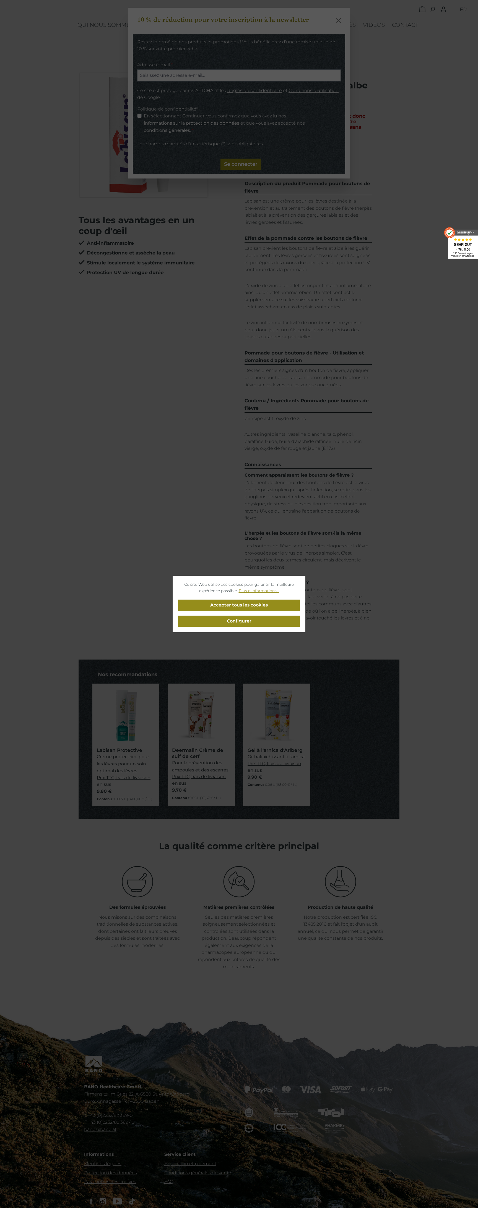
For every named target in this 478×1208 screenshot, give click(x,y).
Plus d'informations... (259, 590)
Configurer (239, 621)
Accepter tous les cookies (239, 605)
